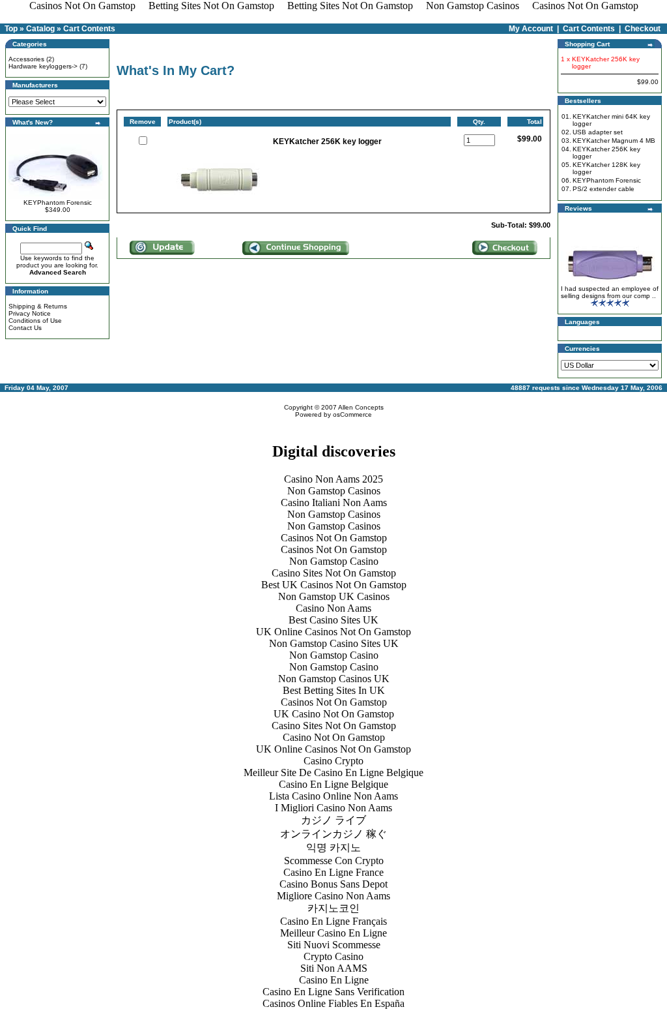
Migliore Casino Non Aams (333, 895)
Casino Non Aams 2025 (333, 479)
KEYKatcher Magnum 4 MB (614, 140)
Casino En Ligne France (333, 872)
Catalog (40, 28)
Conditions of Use (35, 320)
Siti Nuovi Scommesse (333, 944)
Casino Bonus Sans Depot (333, 884)
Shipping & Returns (37, 306)
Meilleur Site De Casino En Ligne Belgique (333, 772)
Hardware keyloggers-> (43, 66)
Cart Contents (89, 28)
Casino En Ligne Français (333, 921)
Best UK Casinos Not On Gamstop (333, 584)
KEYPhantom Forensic (57, 202)
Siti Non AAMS (333, 968)
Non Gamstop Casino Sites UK (334, 643)
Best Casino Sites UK (333, 619)
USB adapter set (598, 132)
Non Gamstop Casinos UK (334, 678)
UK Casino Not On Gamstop (334, 713)
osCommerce (352, 414)
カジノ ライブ (333, 820)
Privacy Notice (29, 313)
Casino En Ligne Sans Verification (333, 991)
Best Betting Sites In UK (334, 690)
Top (11, 28)
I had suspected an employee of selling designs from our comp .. (610, 292)
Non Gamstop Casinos (333, 490)
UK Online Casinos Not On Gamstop (333, 631)
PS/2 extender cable (603, 188)
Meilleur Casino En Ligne (333, 932)
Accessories (26, 59)
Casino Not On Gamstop (334, 737)
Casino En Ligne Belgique (333, 784)
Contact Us (25, 327)
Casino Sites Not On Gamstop (334, 572)
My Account (531, 28)
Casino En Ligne (334, 979)
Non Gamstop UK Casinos (334, 596)
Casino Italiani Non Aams (334, 502)
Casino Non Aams (333, 608)
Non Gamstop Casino (333, 561)
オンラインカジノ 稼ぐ (333, 833)
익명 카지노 (333, 847)
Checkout (642, 28)
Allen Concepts (361, 407)
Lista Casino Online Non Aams (333, 796)
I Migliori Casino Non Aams (333, 807)
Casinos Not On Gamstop (334, 537)
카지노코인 (333, 908)
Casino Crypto (333, 760)
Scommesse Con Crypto (334, 860)
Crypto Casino (333, 956)
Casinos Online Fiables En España (333, 1003)
